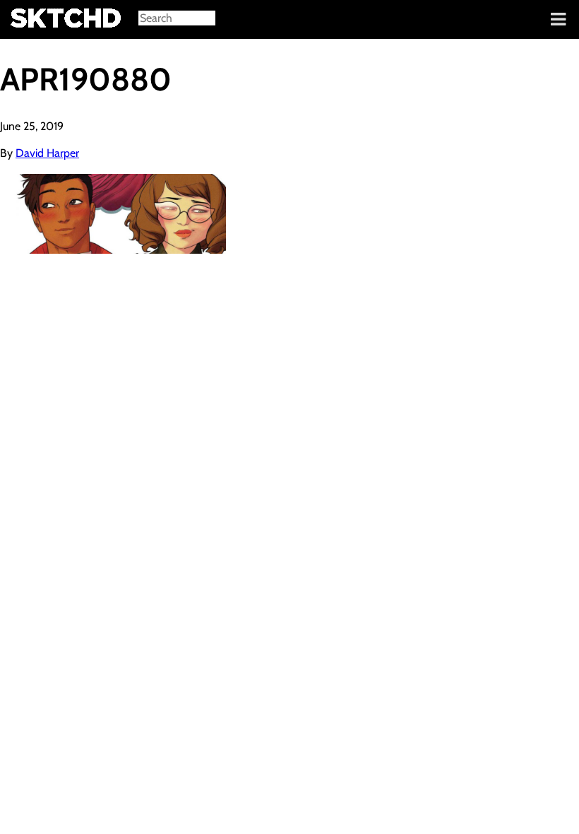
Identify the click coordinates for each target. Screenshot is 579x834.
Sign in (21, 19)
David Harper (47, 153)
